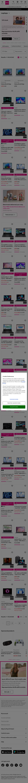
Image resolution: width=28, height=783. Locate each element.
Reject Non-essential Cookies (14, 403)
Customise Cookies (14, 399)
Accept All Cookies (14, 406)
